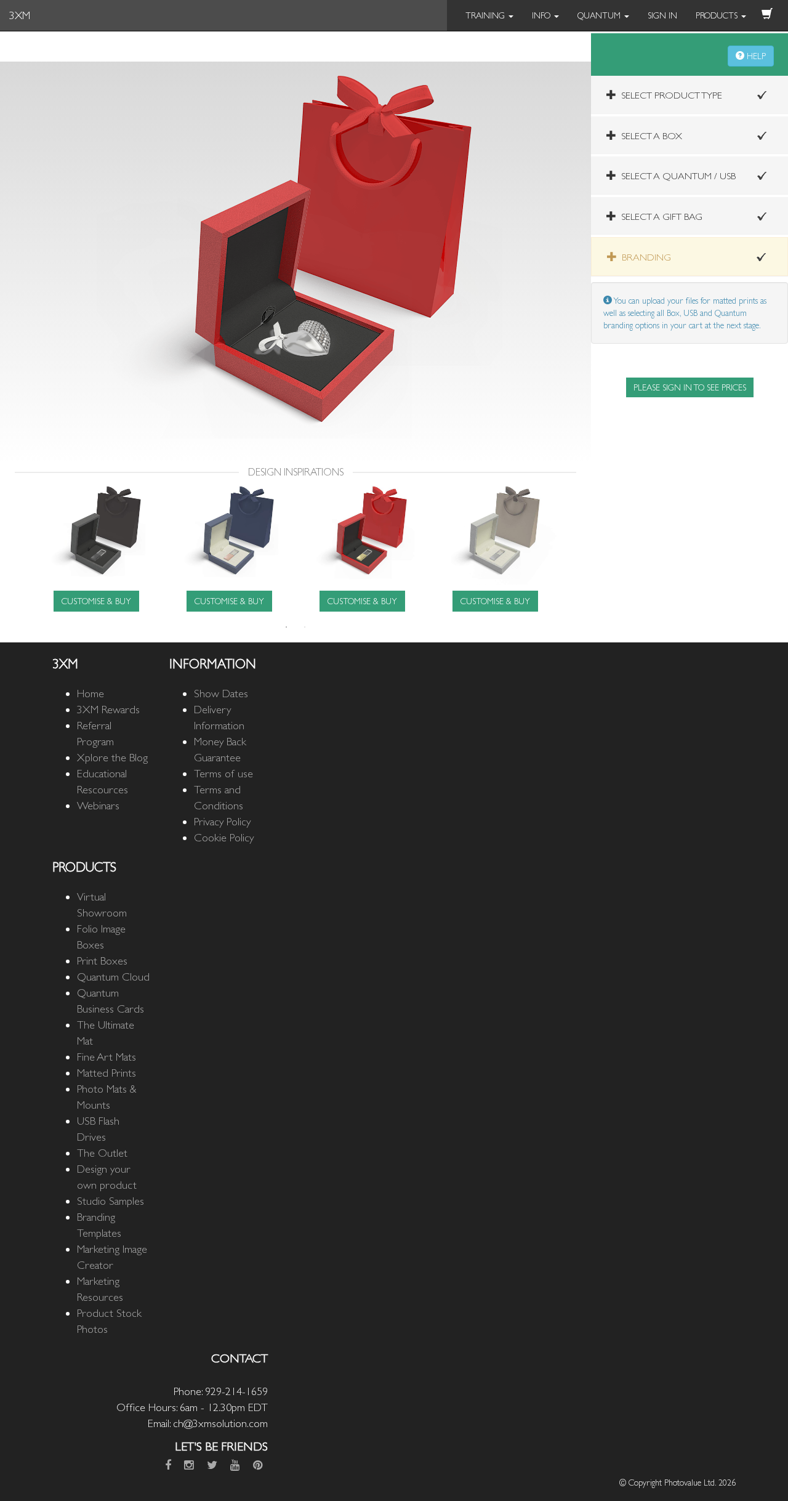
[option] (96, 547)
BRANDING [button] (644, 257)
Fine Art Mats (106, 1056)
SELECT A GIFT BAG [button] (659, 216)
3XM (19, 15)
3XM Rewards (108, 709)
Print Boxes (102, 960)
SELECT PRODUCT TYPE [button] (669, 95)
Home (90, 693)
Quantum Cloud (113, 976)
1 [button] (286, 627)
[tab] (689, 94)
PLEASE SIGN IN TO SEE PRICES (689, 387)
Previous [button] (20, 547)
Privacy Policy (222, 821)
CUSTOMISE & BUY (96, 601)
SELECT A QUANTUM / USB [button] (676, 176)
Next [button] (571, 547)
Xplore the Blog (112, 757)
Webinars (98, 805)
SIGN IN (662, 15)
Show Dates (221, 693)
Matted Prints (106, 1072)
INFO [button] (542, 15)
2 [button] (305, 627)
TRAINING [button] (486, 15)
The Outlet (102, 1152)
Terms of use (223, 773)
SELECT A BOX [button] (649, 136)
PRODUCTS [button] (718, 15)
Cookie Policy (224, 837)
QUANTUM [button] (600, 15)
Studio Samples (110, 1200)
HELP (755, 56)
